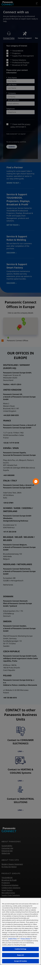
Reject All (20, 955)
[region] (20, 931)
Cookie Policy (12, 939)
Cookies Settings (20, 949)
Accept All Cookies (20, 961)
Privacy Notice (25, 939)
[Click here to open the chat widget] (36, 481)
